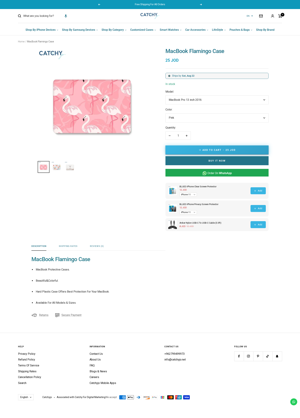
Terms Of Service (28, 365)
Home (21, 41)
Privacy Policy (26, 353)
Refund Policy (26, 359)
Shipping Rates (68, 246)
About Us (95, 359)
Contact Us (96, 353)
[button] (65, 16)
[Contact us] (293, 401)
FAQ (92, 365)
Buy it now (217, 160)
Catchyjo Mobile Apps (103, 383)
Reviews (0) (97, 246)
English (24, 397)
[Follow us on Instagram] (248, 356)
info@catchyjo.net (175, 359)
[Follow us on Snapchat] (277, 356)
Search (22, 383)
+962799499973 (174, 353)
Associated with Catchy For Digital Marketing (81, 397)
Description (38, 246)
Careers (94, 377)
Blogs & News (98, 371)
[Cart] (280, 16)
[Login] (272, 15)
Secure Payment (71, 315)
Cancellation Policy (29, 377)
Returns (43, 315)
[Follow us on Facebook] (239, 356)
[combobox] (49, 16)
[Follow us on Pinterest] (258, 356)
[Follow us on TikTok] (267, 356)
